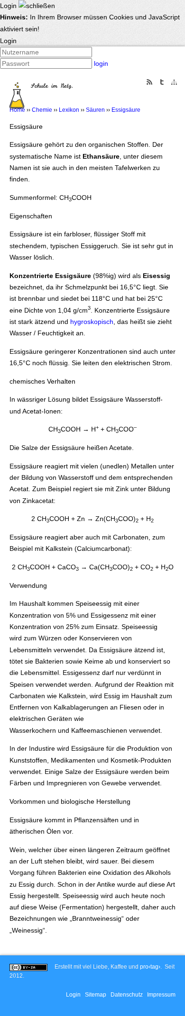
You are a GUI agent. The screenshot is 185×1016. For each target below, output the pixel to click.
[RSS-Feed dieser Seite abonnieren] (149, 81)
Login (73, 995)
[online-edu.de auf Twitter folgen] (162, 81)
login (101, 63)
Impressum (161, 995)
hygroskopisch (91, 321)
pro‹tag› (150, 967)
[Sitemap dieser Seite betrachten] (174, 82)
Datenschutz (127, 995)
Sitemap (95, 995)
